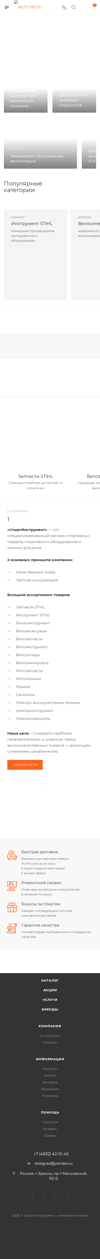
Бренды (50, 1009)
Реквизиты (50, 1089)
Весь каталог (65, 183)
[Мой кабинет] (82, 7)
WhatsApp (62, 1197)
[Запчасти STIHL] (35, 438)
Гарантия (50, 1122)
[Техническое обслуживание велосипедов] (40, 143)
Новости (50, 1042)
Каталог (50, 980)
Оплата (50, 1075)
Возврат (50, 1129)
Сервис (50, 1135)
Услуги (50, 1000)
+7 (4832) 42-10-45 (51, 1154)
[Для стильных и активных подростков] (75, 92)
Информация (50, 1059)
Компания (50, 1026)
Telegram (50, 1197)
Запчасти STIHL (35, 476)
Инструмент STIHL (32, 223)
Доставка (50, 1082)
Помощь (50, 1112)
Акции (50, 990)
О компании (50, 1036)
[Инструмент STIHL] (35, 271)
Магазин (50, 1069)
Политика (50, 1096)
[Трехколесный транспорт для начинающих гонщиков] (25, 92)
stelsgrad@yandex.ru (53, 1163)
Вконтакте (38, 1197)
